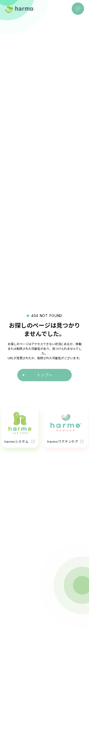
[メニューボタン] (78, 8)
